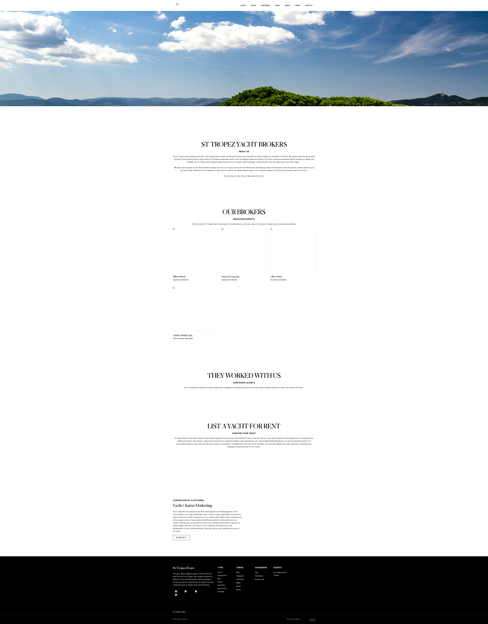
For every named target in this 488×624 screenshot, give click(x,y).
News (297, 5)
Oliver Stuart (276, 277)
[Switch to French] (199, 591)
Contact (309, 5)
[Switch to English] (188, 591)
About (287, 5)
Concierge (265, 5)
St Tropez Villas (179, 612)
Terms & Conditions (293, 619)
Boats (243, 5)
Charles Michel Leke (182, 335)
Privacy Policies (312, 620)
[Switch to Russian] (179, 595)
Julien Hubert (179, 277)
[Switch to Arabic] (178, 591)
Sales (253, 5)
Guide (277, 5)
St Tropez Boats (183, 568)
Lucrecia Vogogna (230, 277)
